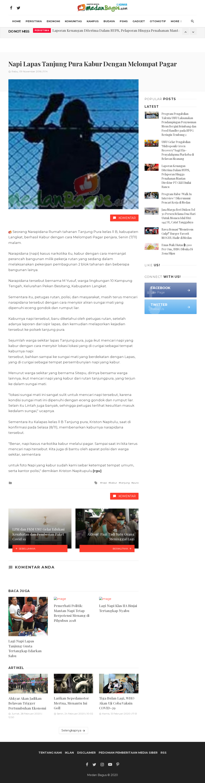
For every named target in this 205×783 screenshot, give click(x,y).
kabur (113, 482)
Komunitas (73, 21)
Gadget (139, 21)
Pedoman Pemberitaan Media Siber (128, 752)
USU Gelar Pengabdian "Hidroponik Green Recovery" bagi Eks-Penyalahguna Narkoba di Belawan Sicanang (178, 150)
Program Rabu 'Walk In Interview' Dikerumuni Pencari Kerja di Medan (108, 31)
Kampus (93, 21)
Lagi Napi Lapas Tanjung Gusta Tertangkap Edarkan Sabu (25, 648)
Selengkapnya (71, 730)
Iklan (69, 752)
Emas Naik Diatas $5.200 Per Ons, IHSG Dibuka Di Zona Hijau (177, 249)
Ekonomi (53, 21)
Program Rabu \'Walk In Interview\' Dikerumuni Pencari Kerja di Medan (177, 198)
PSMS (124, 21)
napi (104, 482)
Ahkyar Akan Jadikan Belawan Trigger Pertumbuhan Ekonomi (27, 703)
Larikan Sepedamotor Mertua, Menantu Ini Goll (71, 703)
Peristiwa (34, 21)
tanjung (125, 482)
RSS (164, 752)
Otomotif (158, 21)
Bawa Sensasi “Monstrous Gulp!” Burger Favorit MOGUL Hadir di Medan (177, 234)
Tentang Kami (50, 752)
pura (136, 482)
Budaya (109, 21)
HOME (16, 21)
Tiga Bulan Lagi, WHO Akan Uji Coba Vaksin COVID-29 (116, 703)
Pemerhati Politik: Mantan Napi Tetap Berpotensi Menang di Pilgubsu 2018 (71, 613)
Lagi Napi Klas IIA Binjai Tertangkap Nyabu (118, 608)
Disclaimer (86, 752)
